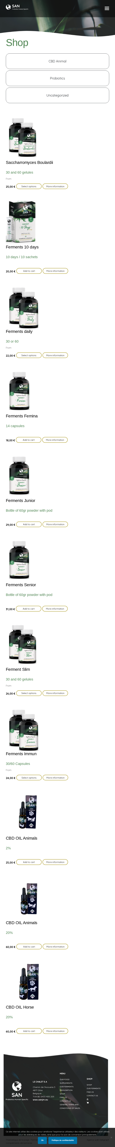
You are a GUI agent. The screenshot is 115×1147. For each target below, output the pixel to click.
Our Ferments (67, 1086)
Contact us (65, 1101)
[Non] (111, 1137)
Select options (28, 186)
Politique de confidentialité (63, 1140)
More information (55, 186)
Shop (62, 1094)
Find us (63, 1097)
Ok (42, 1140)
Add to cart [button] (29, 271)
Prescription (66, 1090)
